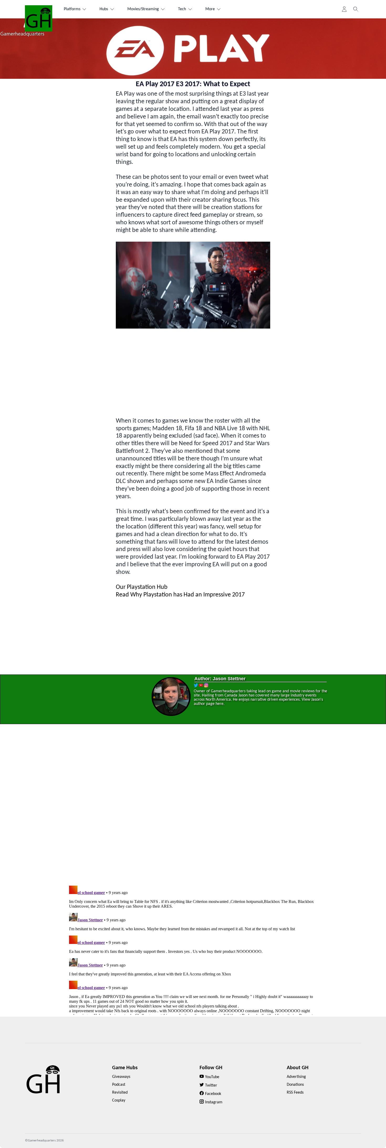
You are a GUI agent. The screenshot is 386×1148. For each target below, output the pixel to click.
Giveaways (121, 1077)
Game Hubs (125, 1068)
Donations (295, 1085)
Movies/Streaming (143, 9)
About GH (298, 1068)
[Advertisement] (193, 373)
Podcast (118, 1085)
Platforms (72, 9)
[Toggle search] (356, 9)
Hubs (104, 9)
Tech (182, 9)
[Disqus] (193, 806)
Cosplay (118, 1100)
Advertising (296, 1077)
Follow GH (211, 1068)
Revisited (120, 1092)
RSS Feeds (295, 1092)
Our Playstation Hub (142, 587)
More (210, 9)
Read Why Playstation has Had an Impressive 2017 (180, 595)
